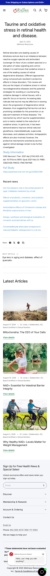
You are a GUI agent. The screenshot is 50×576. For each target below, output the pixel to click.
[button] (4, 10)
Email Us (7, 525)
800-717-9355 (31, 530)
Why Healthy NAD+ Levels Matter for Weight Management (24, 443)
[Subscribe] (44, 485)
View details (8, 337)
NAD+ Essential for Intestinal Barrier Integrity (24, 387)
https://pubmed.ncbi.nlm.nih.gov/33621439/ (23, 172)
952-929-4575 (16, 530)
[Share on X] (14, 242)
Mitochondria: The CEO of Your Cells (24, 332)
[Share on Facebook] (10, 242)
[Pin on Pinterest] (18, 242)
